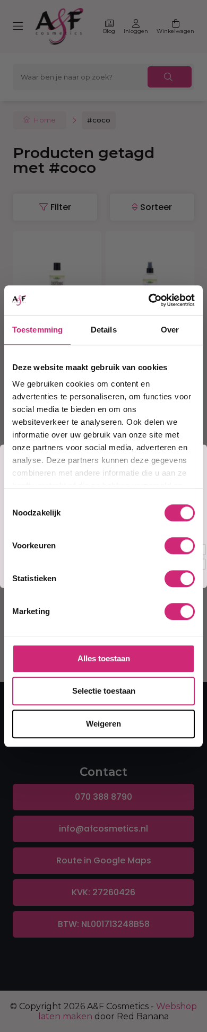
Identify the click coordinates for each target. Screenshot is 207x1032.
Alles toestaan (103, 658)
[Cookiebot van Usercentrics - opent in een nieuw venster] (149, 300)
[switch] (180, 545)
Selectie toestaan (103, 690)
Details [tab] (104, 329)
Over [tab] (170, 329)
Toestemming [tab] (37, 329)
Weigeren (103, 723)
